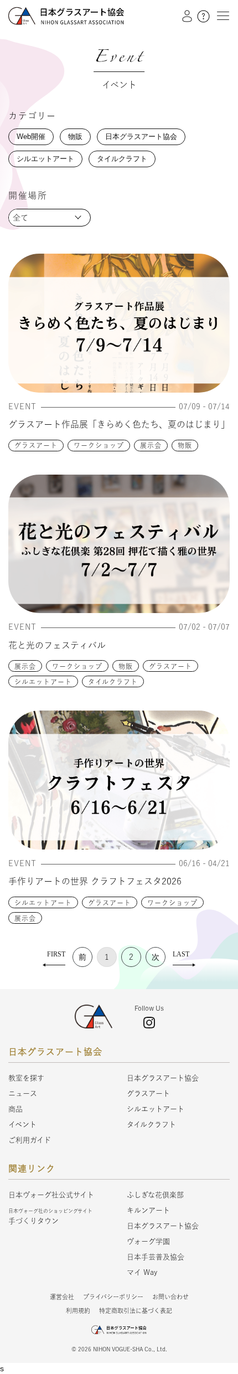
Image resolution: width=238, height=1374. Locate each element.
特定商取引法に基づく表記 (135, 1311)
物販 (185, 445)
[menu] (220, 15)
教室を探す (26, 1078)
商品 (15, 1109)
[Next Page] (155, 957)
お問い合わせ (170, 1297)
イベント (22, 1124)
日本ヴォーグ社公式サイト (51, 1194)
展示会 (151, 445)
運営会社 (62, 1297)
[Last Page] (184, 957)
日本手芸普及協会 (155, 1256)
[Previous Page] (82, 957)
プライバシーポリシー (113, 1297)
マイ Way (142, 1272)
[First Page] (54, 957)
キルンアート (148, 1210)
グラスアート (36, 445)
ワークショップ (99, 445)
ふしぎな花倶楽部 (155, 1194)
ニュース (22, 1093)
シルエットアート (43, 681)
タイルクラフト (113, 681)
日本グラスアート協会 (163, 1078)
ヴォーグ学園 (148, 1241)
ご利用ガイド (29, 1140)
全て (20, 218)
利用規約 (78, 1311)
